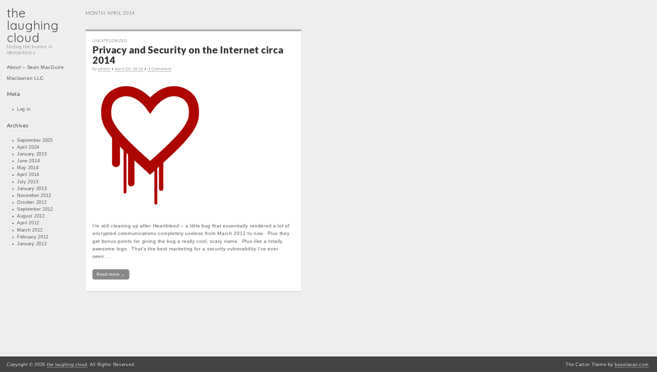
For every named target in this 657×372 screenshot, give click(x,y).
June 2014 (28, 161)
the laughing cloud (33, 25)
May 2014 (28, 167)
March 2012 (30, 230)
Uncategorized (109, 40)
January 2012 (32, 243)
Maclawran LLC (25, 78)
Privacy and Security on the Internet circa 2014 (187, 55)
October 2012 (32, 202)
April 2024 (28, 147)
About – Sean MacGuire (35, 67)
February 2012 (33, 237)
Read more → (110, 274)
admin (104, 68)
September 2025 (35, 140)
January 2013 (32, 188)
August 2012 (31, 216)
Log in (23, 109)
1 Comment (159, 68)
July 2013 (27, 181)
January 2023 (32, 154)
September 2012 (35, 209)
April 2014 (28, 174)
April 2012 (28, 223)
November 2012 (34, 195)
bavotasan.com (631, 364)
